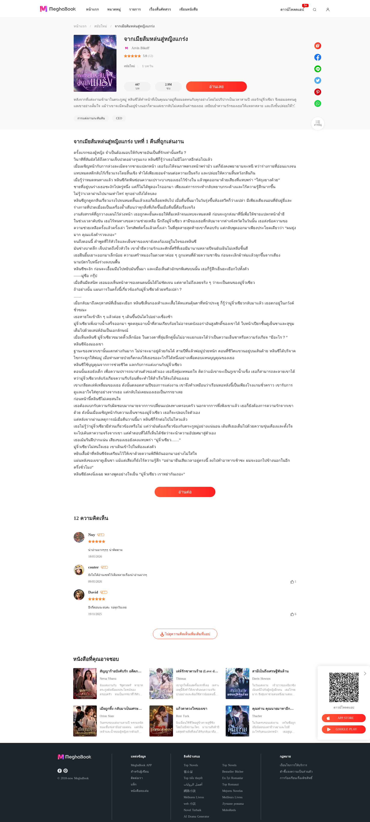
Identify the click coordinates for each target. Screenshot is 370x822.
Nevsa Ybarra (108, 678)
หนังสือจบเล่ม (140, 790)
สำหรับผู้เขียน (140, 771)
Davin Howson (261, 678)
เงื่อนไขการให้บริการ (293, 765)
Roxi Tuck (182, 716)
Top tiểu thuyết (193, 778)
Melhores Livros (194, 797)
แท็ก (133, 784)
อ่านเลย (216, 86)
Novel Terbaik (192, 810)
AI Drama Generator (196, 816)
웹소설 (188, 771)
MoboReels (229, 810)
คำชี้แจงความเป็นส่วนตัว (296, 771)
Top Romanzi (230, 784)
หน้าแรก (80, 26)
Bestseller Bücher (232, 771)
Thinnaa (181, 678)
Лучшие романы (233, 803)
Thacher (257, 716)
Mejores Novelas (232, 790)
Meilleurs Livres (232, 797)
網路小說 (190, 790)
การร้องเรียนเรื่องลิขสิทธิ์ (296, 778)
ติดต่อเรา (137, 778)
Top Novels (191, 765)
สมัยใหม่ (100, 26)
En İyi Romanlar (232, 778)
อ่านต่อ (185, 492)
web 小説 (190, 803)
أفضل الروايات (193, 784)
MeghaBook (81, 778)
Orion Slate (107, 716)
